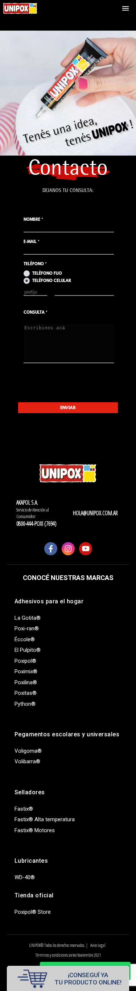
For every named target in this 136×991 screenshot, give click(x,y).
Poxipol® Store (33, 912)
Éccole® (25, 639)
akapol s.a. (27, 502)
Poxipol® (25, 661)
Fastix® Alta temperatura (45, 819)
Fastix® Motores (35, 830)
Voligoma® (28, 751)
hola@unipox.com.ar (95, 513)
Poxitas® (26, 693)
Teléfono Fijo (47, 273)
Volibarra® (27, 761)
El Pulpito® (28, 650)
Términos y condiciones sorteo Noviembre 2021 (68, 955)
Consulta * (36, 312)
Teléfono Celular (51, 281)
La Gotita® (28, 618)
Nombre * (33, 220)
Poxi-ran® (27, 628)
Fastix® (24, 809)
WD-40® (25, 877)
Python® (25, 704)
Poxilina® (26, 682)
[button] (125, 9)
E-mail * (32, 242)
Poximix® (26, 671)
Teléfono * (35, 264)
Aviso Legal (98, 945)
